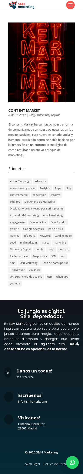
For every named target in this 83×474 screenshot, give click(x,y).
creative (55, 195)
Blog (32, 115)
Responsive (40, 256)
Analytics (45, 188)
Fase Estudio (58, 222)
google (14, 229)
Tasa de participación (55, 263)
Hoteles (14, 236)
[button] (72, 462)
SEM (53, 256)
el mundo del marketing (24, 215)
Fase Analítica (38, 222)
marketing (60, 242)
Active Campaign (20, 181)
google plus (55, 229)
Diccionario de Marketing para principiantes (36, 208)
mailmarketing (29, 242)
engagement (18, 222)
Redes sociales (19, 256)
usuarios (34, 270)
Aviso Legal (32, 464)
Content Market (24, 110)
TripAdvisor (17, 270)
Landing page (63, 236)
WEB (49, 276)
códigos (15, 201)
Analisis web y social (22, 188)
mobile (39, 249)
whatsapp (62, 276)
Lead (13, 242)
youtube (15, 283)
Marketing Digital (48, 115)
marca (46, 242)
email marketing (53, 215)
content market (19, 195)
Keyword (45, 236)
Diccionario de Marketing (39, 201)
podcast (64, 249)
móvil (51, 249)
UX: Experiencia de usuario (26, 276)
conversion (39, 195)
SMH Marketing (29, 263)
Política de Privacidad (58, 464)
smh (12, 263)
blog (68, 188)
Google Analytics (33, 229)
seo (62, 256)
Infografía (30, 236)
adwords (40, 181)
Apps (58, 188)
